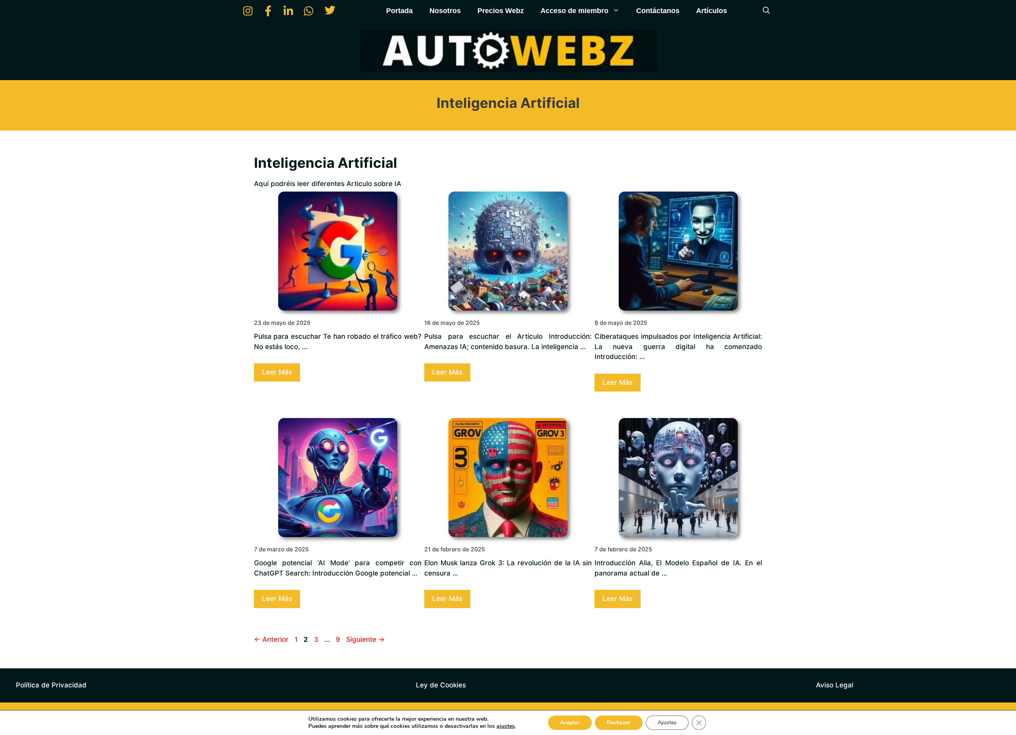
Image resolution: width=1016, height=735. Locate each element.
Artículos (711, 11)
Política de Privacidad (51, 685)
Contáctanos (657, 11)
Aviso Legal (834, 685)
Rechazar (619, 722)
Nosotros (445, 11)
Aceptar (570, 722)
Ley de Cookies (441, 685)
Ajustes (667, 722)
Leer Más (277, 372)
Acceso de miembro (574, 11)
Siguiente (365, 639)
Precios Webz (500, 11)
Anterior (271, 639)
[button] (766, 11)
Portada (399, 11)
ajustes (505, 726)
